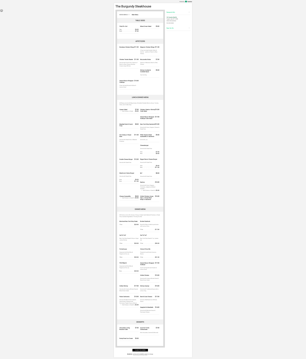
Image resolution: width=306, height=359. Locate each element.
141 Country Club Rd (171, 17)
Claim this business (171, 20)
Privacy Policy (144, 355)
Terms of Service (136, 355)
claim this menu (140, 350)
